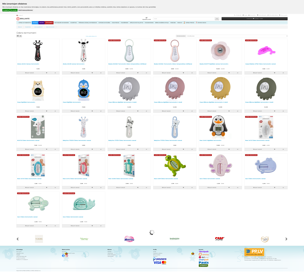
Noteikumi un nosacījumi (22, 259)
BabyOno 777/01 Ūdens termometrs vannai (122, 140)
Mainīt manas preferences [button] (25, 10)
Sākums (20, 27)
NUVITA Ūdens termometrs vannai (28, 140)
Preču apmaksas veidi (21, 256)
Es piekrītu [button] (6, 10)
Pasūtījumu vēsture (157, 253)
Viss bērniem (28, 27)
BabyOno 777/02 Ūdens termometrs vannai (168, 140)
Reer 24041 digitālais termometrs (210, 140)
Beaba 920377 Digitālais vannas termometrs (214, 64)
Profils (154, 251)
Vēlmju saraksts (156, 254)
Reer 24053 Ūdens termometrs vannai (120, 178)
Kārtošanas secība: (181, 36)
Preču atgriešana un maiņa (68, 253)
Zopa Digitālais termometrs (26, 102)
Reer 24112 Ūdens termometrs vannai (257, 140)
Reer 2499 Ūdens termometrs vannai (166, 178)
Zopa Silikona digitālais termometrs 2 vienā (122, 102)
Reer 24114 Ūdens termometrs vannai (75, 178)
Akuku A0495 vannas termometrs (73, 64)
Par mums (18, 251)
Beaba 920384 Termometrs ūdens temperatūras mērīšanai (173, 64)
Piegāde (18, 254)
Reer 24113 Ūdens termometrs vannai (29, 178)
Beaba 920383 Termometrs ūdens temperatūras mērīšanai (127, 64)
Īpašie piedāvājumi (112, 254)
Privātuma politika (20, 258)
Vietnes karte (110, 256)
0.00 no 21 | (255, 18)
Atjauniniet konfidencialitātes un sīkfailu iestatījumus (28, 270)
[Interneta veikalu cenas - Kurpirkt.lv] (263, 256)
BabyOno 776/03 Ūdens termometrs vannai (77, 140)
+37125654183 (238, 15)
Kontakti (64, 251)
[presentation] (17, 239)
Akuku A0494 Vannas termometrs (28, 64)
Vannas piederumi (38, 27)
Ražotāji (109, 251)
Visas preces (110, 253)
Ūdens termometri (50, 27)
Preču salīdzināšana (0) (91, 36)
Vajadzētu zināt (20, 253)
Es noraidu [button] (14, 10)
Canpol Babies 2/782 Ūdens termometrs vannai (260, 64)
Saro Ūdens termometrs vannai (210, 178)
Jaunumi (155, 256)
